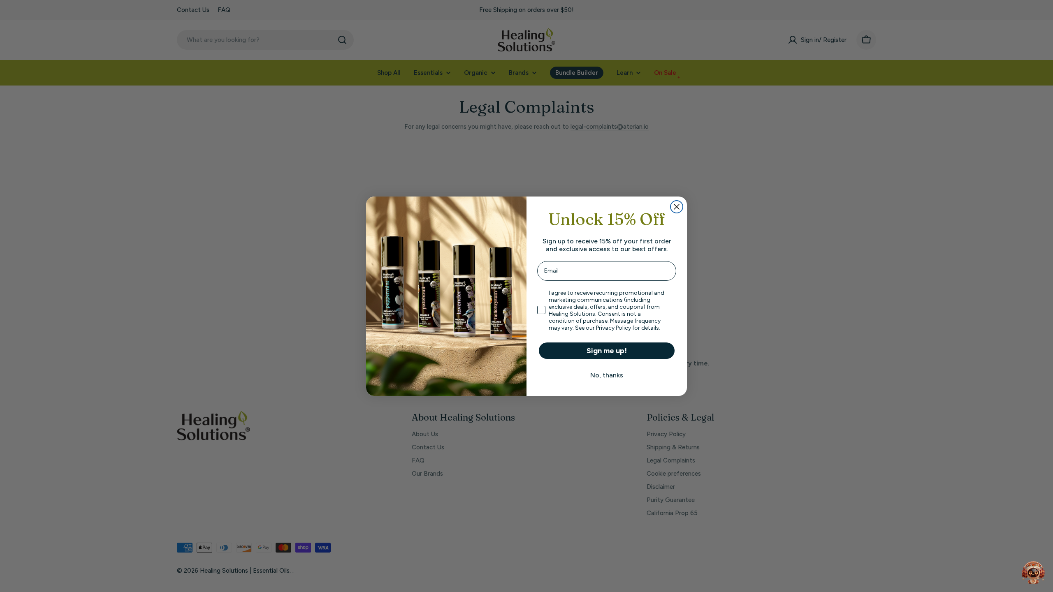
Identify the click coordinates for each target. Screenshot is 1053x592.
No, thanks (606, 375)
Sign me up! (607, 350)
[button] (1033, 572)
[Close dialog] (676, 207)
